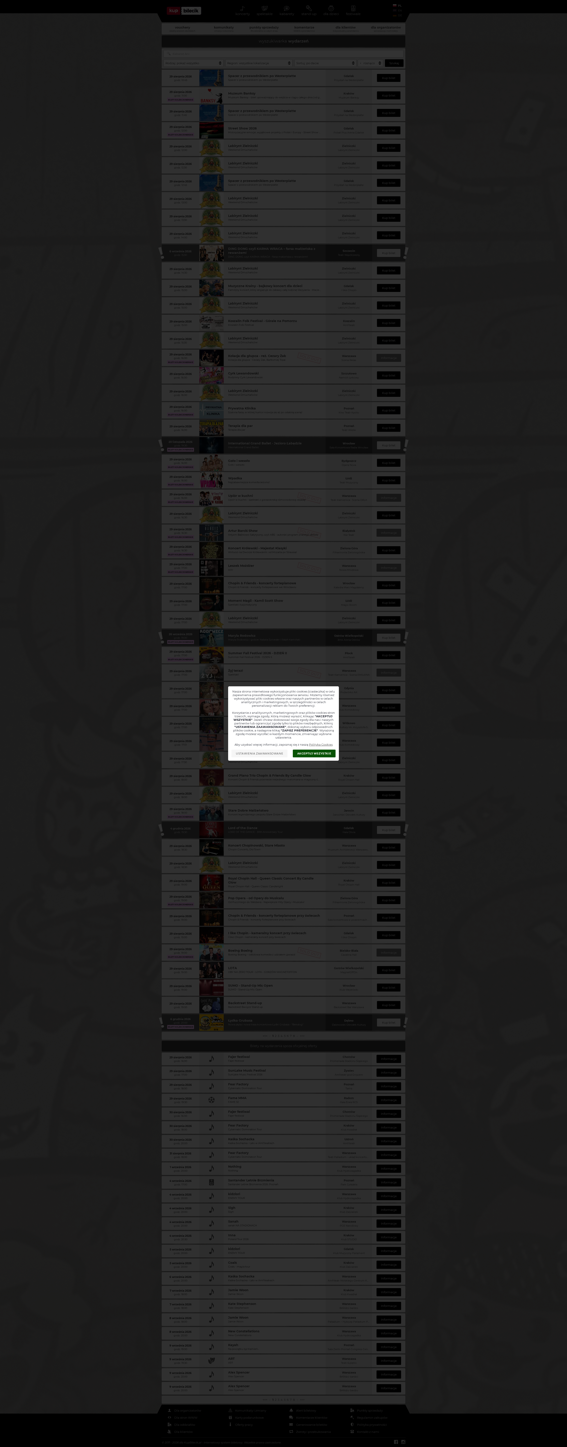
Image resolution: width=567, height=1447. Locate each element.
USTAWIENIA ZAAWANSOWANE (259, 753)
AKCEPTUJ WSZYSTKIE (314, 753)
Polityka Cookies (321, 744)
